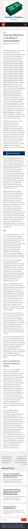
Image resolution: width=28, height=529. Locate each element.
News (4, 32)
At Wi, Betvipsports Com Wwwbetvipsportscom (10, 507)
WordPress (22, 527)
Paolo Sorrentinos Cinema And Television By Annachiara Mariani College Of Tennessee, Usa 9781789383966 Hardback (12, 492)
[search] (25, 24)
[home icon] (3, 24)
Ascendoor (9, 527)
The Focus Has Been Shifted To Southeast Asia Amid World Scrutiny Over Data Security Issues (13, 475)
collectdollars (7, 43)
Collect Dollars (15, 525)
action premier (21, 88)
